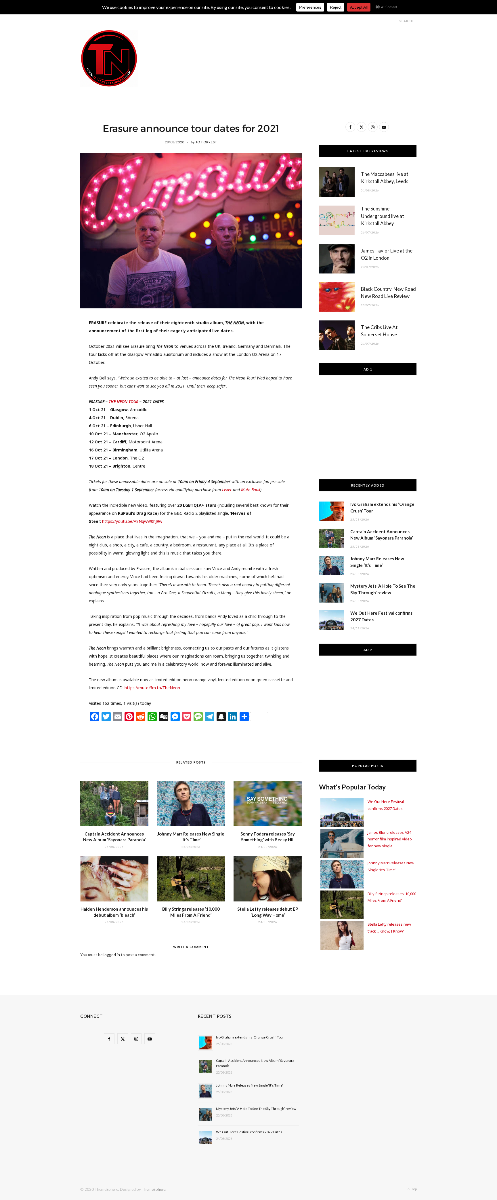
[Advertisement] (312, 43)
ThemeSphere (153, 1189)
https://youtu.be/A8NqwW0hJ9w (132, 521)
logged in (112, 954)
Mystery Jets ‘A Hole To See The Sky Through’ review (256, 1108)
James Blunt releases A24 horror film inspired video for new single (390, 839)
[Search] (394, 21)
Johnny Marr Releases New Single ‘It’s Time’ (249, 1085)
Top (414, 1189)
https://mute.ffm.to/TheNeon (152, 687)
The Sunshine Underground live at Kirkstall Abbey (382, 216)
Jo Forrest (206, 142)
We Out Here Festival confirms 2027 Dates (249, 1132)
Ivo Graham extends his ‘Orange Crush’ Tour (250, 1037)
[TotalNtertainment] (109, 58)
